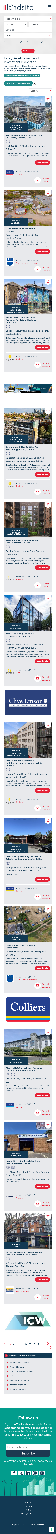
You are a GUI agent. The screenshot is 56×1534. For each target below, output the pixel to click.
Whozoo (19, 1198)
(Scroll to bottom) (21, 76)
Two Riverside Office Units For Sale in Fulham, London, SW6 (24, 136)
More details (42, 163)
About (28, 1502)
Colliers (19, 174)
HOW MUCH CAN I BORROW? (18, 84)
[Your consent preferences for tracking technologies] (51, 1529)
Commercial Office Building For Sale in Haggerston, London (22, 448)
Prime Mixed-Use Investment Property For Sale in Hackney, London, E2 (21, 320)
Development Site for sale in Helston (20, 229)
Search (29, 51)
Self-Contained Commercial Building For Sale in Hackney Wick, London (24, 763)
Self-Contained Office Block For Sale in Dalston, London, (22, 541)
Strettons (19, 359)
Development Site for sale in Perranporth (20, 946)
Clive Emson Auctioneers (26, 263)
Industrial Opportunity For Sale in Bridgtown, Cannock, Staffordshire (24, 857)
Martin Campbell (23, 1291)
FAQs (28, 1510)
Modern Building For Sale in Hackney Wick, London (20, 635)
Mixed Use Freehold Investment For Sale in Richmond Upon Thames (24, 1253)
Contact (28, 1506)
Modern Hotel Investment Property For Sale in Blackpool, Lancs (24, 1069)
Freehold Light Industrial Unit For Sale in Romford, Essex (23, 1162)
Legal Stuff (29, 1513)
